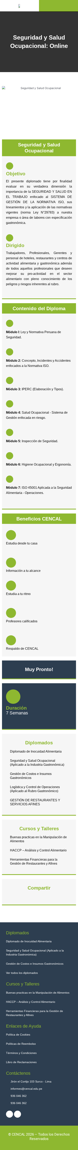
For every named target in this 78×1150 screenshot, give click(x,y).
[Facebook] (9, 1114)
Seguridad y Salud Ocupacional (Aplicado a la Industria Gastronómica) (37, 762)
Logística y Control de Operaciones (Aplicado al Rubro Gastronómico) (35, 789)
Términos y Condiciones (21, 1053)
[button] (59, 6)
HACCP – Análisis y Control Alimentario (38, 850)
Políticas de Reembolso (21, 1043)
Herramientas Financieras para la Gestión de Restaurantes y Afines (33, 861)
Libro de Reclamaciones (21, 1062)
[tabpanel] (39, 465)
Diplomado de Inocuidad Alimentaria (36, 751)
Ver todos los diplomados (22, 972)
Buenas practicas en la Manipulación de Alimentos (38, 839)
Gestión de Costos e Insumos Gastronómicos (31, 776)
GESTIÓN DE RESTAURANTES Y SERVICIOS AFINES (35, 802)
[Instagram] (17, 1114)
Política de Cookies (18, 1034)
